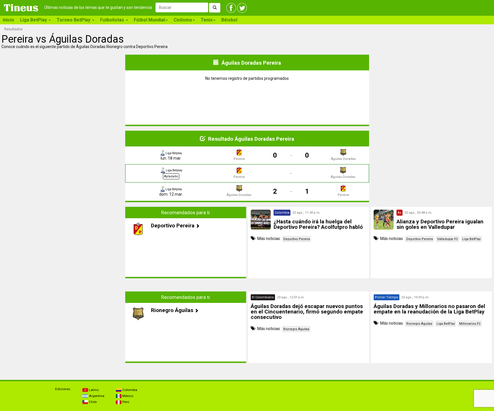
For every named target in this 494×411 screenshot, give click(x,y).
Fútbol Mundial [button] (149, 20)
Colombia (129, 390)
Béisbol (229, 20)
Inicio (8, 20)
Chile (92, 402)
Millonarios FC (470, 323)
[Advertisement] (63, 242)
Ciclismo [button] (183, 20)
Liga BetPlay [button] (34, 20)
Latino (93, 390)
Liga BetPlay (471, 239)
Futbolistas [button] (112, 20)
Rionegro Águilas (296, 329)
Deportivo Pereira (296, 239)
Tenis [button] (207, 20)
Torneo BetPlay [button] (74, 20)
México (127, 396)
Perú (125, 402)
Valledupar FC (447, 239)
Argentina (96, 396)
